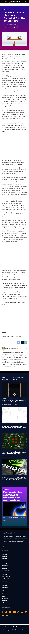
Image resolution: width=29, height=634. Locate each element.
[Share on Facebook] (5, 27)
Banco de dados (11, 336)
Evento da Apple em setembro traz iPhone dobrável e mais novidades (13, 496)
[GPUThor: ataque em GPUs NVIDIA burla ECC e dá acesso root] (14, 467)
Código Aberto (7, 9)
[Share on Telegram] (14, 27)
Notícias (11, 398)
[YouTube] (10, 612)
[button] (3, 2)
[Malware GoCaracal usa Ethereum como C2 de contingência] (14, 441)
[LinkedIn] (26, 349)
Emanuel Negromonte (11, 24)
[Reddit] (22, 612)
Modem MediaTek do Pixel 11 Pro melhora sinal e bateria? (14, 401)
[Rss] (3, 615)
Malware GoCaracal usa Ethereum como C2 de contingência (14, 453)
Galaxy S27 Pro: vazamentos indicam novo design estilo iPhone (14, 427)
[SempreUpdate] (14, 1)
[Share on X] (8, 27)
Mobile (4, 398)
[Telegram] (25, 612)
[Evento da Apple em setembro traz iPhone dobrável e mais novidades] (14, 509)
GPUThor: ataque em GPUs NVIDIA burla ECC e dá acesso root (14, 479)
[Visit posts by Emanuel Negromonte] (4, 349)
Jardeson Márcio (9, 523)
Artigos (7, 489)
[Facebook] (22, 349)
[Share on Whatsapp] (11, 27)
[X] (6, 612)
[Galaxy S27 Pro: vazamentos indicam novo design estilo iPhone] (14, 415)
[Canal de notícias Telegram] (6, 615)
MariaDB (18, 336)
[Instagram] (24, 349)
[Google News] (14, 612)
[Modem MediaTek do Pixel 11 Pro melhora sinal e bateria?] (14, 389)
